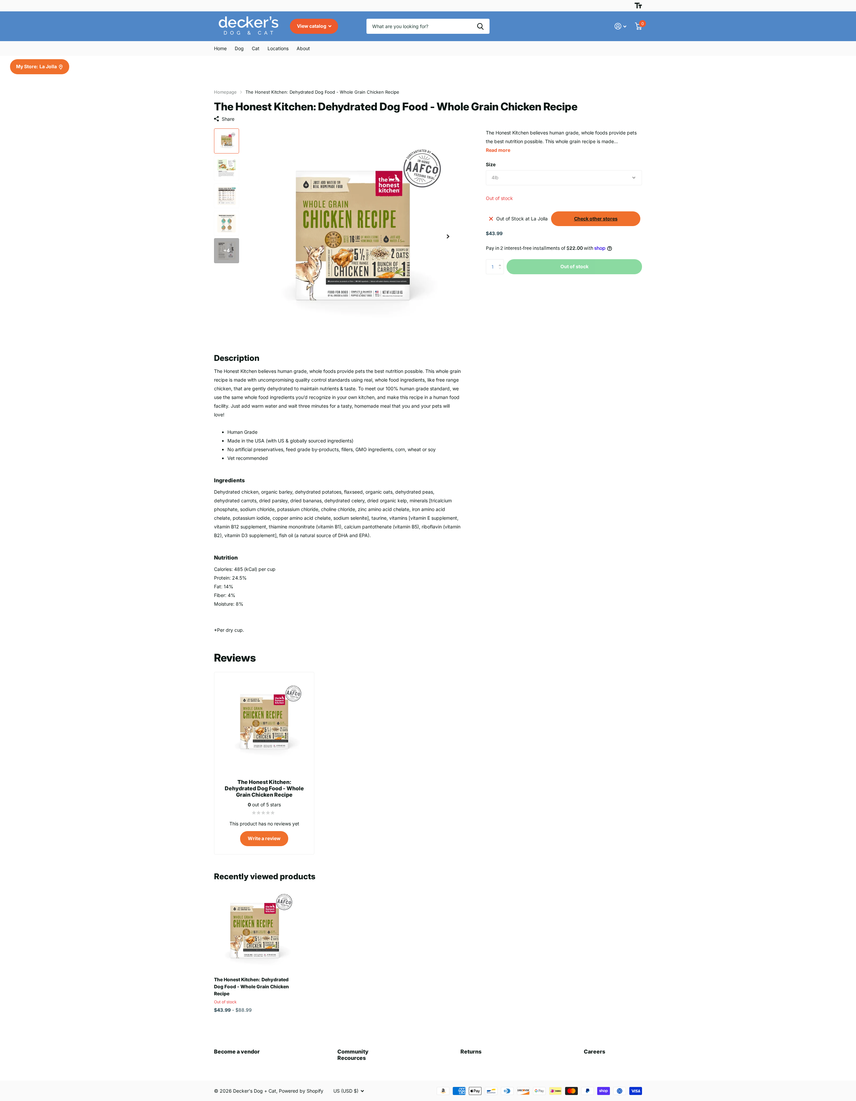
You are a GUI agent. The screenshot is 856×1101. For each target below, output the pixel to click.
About (303, 48)
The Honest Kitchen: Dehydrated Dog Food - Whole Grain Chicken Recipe (251, 987)
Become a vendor (237, 1051)
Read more (498, 150)
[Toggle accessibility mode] (638, 5)
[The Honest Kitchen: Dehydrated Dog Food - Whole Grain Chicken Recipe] (254, 931)
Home (220, 48)
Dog (239, 48)
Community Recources (352, 1054)
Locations (278, 48)
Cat (255, 48)
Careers (594, 1051)
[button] (448, 236)
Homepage (225, 92)
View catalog (312, 26)
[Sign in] (620, 26)
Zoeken (480, 26)
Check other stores (596, 218)
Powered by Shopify (301, 1091)
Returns (470, 1051)
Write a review (264, 838)
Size (491, 164)
